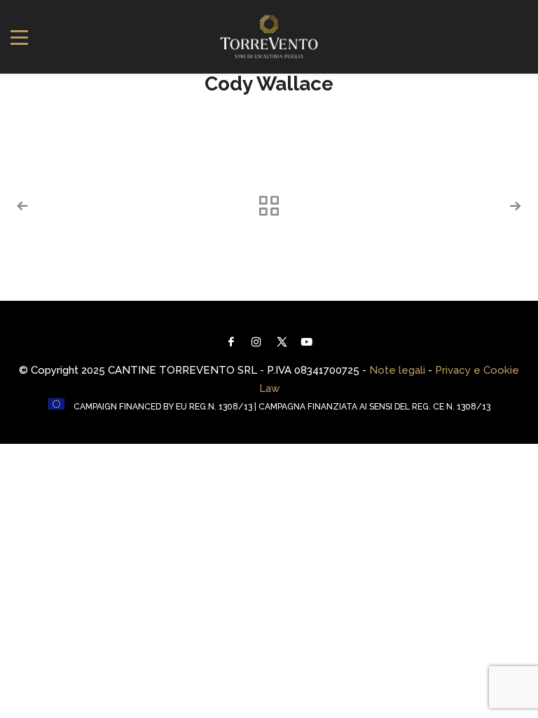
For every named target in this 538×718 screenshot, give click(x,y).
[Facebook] (231, 342)
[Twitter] (281, 342)
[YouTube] (306, 342)
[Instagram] (256, 342)
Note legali (397, 370)
